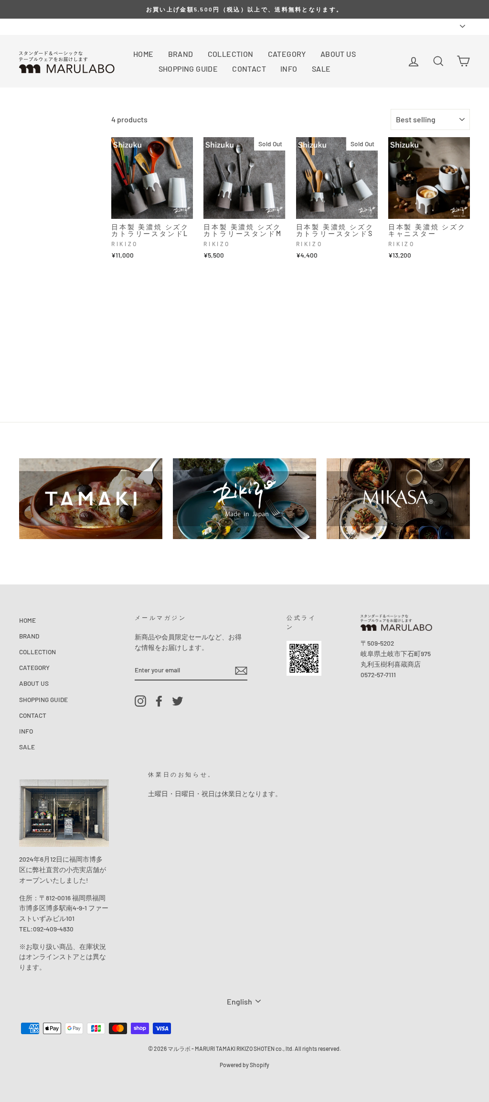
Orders (28, 26)
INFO (289, 68)
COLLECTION (231, 53)
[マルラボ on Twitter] (177, 701)
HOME (143, 53)
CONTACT (249, 68)
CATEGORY (287, 53)
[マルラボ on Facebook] (159, 701)
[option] (244, 9)
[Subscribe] (241, 670)
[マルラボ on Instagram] (140, 701)
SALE (321, 68)
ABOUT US (338, 53)
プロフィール (68, 26)
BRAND (180, 53)
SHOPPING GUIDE (188, 68)
